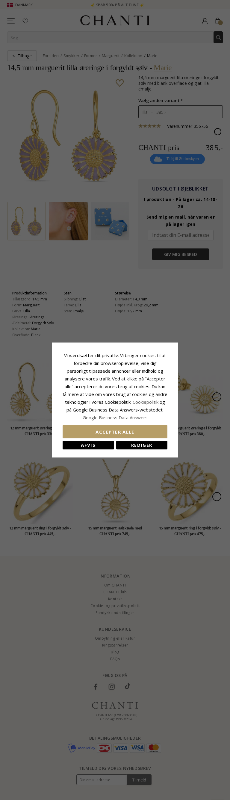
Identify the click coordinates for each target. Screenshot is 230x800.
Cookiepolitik (145, 402)
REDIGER (141, 445)
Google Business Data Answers (115, 417)
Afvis (88, 445)
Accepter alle (115, 432)
